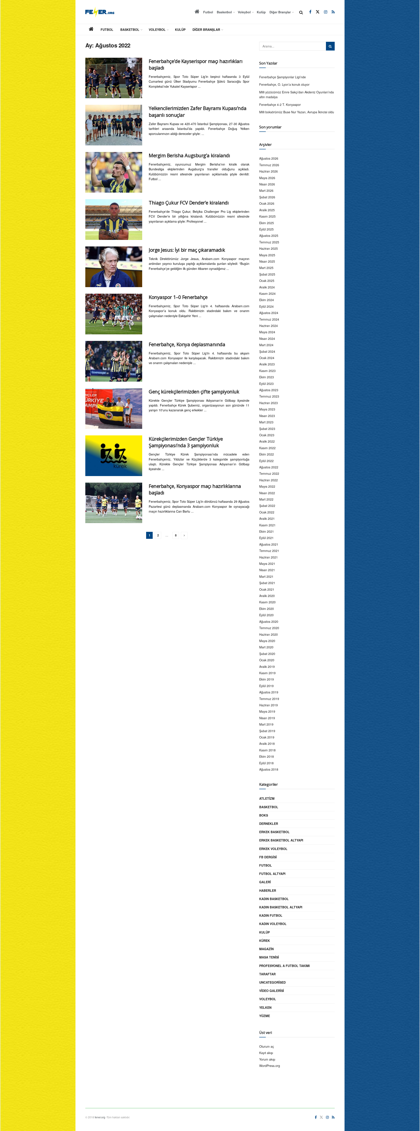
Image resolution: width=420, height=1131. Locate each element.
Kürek (264, 940)
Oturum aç (266, 1046)
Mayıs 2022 (267, 486)
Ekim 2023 (266, 377)
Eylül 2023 (266, 383)
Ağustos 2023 (268, 390)
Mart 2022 (266, 499)
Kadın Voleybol (273, 924)
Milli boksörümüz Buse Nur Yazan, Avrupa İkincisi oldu (296, 112)
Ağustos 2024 (268, 313)
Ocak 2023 (266, 435)
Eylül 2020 (266, 615)
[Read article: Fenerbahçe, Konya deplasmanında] (113, 361)
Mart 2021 (266, 576)
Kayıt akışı (266, 1053)
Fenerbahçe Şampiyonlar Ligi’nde (282, 77)
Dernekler (268, 823)
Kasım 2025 (267, 216)
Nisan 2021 (267, 570)
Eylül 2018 (266, 763)
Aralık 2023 (267, 364)
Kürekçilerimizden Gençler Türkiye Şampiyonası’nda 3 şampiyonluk (186, 442)
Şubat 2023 (267, 428)
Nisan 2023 (267, 416)
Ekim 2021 (266, 531)
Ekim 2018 (266, 756)
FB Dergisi (268, 857)
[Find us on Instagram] (325, 12)
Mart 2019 (266, 724)
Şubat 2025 (267, 274)
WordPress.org (269, 1065)
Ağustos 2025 (268, 235)
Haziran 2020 (268, 634)
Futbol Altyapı (272, 873)
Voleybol (244, 12)
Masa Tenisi (269, 957)
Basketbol (224, 12)
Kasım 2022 (267, 448)
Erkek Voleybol (273, 849)
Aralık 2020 (267, 595)
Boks (263, 815)
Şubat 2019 (267, 731)
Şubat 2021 (267, 583)
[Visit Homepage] (99, 12)
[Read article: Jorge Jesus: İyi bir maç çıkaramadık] (113, 266)
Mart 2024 (266, 345)
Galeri (265, 882)
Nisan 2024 (267, 338)
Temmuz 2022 (269, 473)
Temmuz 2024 (269, 319)
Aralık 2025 (267, 210)
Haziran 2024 (268, 325)
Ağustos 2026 (268, 158)
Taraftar (267, 974)
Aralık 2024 (267, 287)
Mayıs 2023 (267, 409)
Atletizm (267, 798)
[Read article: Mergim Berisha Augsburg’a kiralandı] (113, 172)
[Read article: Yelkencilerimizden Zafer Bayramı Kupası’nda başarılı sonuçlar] (113, 125)
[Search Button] (301, 12)
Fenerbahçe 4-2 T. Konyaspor (280, 104)
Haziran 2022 (268, 480)
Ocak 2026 (266, 203)
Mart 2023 (266, 422)
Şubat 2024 (267, 351)
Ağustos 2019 (268, 692)
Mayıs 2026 (267, 178)
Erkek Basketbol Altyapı (281, 840)
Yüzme (264, 1016)
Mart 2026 (266, 190)
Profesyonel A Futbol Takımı (284, 965)
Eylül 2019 (266, 686)
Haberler (267, 890)
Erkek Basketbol (274, 832)
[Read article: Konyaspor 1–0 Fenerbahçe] (113, 314)
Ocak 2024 (266, 358)
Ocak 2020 (266, 660)
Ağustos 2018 (268, 769)
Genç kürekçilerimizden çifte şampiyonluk (194, 391)
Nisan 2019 (267, 718)
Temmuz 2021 (269, 550)
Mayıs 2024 (267, 332)
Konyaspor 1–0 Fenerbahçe (178, 297)
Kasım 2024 (267, 293)
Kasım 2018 (267, 750)
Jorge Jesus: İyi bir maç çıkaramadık (187, 249)
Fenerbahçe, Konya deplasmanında (187, 344)
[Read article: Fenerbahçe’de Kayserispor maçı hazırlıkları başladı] (113, 78)
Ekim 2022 (266, 454)
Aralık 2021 (267, 518)
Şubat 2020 (267, 653)
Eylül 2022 (266, 461)
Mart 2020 (266, 647)
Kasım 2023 (267, 370)
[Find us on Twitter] (318, 11)
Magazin (266, 949)
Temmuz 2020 (269, 628)
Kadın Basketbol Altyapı (280, 907)
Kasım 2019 (267, 673)
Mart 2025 (266, 267)
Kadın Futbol (270, 915)
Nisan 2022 (267, 493)
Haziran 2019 (268, 705)
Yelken (265, 1007)
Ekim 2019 (266, 679)
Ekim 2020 (266, 608)
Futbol (208, 12)
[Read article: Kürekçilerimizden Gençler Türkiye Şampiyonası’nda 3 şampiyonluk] (113, 455)
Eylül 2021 (266, 538)
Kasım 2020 (267, 602)
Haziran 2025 (268, 248)
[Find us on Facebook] (310, 12)
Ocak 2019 (266, 737)
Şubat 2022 (267, 505)
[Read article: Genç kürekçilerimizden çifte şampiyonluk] (113, 408)
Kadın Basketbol (274, 899)
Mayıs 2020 (267, 641)
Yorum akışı (267, 1059)
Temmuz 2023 (269, 396)
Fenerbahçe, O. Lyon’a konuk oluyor (284, 84)
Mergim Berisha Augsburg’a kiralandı (189, 155)
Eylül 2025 (266, 229)
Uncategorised (272, 982)
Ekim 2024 (266, 300)
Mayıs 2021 (267, 563)
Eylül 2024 (266, 306)
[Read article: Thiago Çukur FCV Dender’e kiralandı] (113, 219)
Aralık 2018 (267, 743)
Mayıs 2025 (267, 255)
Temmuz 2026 (269, 165)
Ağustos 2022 (268, 467)
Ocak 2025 (266, 280)
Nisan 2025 (267, 261)
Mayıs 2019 (267, 711)
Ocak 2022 (266, 512)
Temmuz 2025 (269, 242)
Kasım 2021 (267, 525)
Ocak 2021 (266, 589)
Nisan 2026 (267, 184)
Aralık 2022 (267, 441)
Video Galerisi (271, 990)
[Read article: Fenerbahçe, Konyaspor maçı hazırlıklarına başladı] (113, 503)
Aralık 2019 (267, 666)
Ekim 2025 (266, 223)
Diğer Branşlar (280, 12)
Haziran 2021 (268, 557)
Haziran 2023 (268, 403)
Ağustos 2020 (268, 621)
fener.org (100, 1117)
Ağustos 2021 (268, 544)
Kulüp (261, 12)
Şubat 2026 (267, 197)
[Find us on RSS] (333, 12)
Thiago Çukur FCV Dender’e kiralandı (189, 202)
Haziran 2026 (268, 171)
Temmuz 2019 (269, 698)
